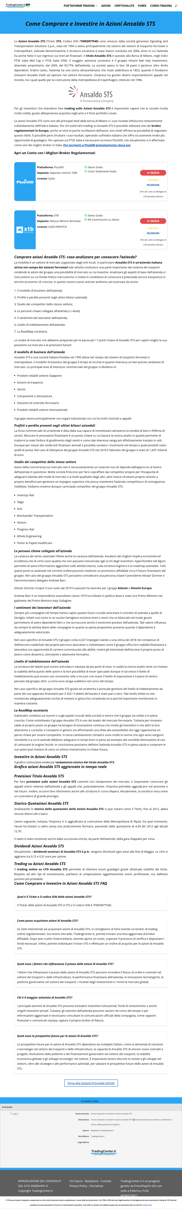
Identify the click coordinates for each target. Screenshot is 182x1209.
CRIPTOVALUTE (124, 6)
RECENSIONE (153, 184)
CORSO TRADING (161, 6)
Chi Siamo (76, 1181)
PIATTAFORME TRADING (79, 6)
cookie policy (147, 1205)
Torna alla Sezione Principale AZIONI (91, 1083)
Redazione (91, 1181)
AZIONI (106, 6)
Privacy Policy (78, 1186)
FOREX (142, 6)
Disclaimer (96, 1186)
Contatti (106, 1181)
